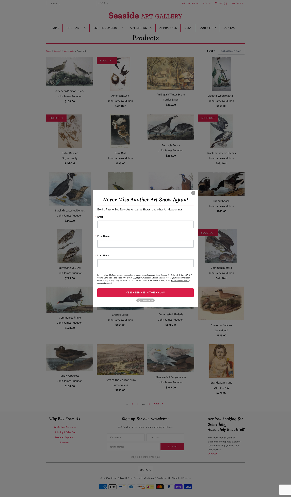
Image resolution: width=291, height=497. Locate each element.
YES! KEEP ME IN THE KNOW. (145, 292)
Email (100, 217)
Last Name (103, 255)
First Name (103, 236)
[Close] (193, 193)
